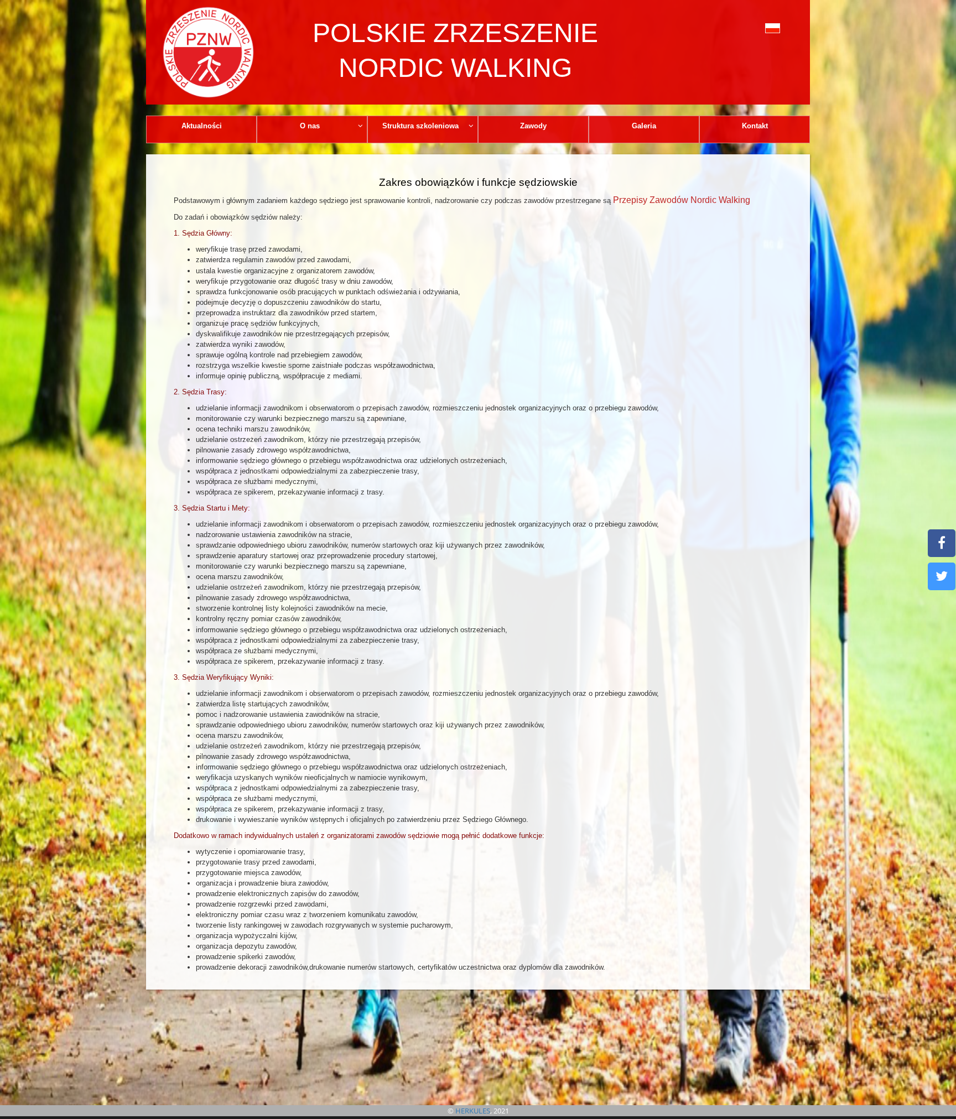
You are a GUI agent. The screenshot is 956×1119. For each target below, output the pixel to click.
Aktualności (201, 126)
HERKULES (472, 1111)
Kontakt (755, 126)
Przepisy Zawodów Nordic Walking (681, 200)
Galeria (644, 126)
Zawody (533, 126)
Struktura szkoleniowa (420, 126)
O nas (310, 126)
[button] (747, 27)
